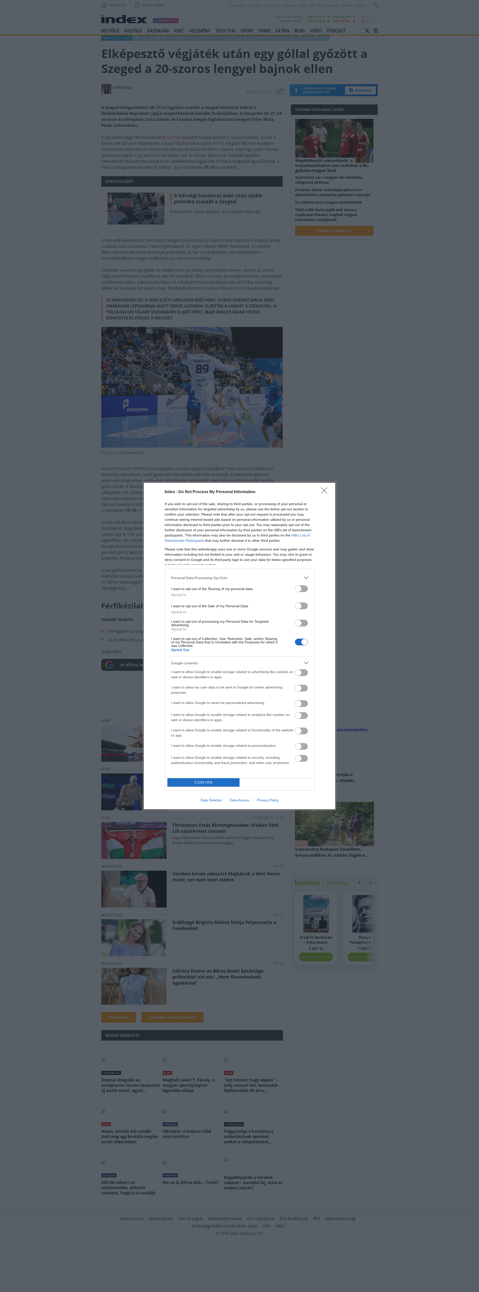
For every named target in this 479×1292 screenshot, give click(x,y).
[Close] (326, 492)
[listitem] (239, 577)
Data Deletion (211, 800)
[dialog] (239, 646)
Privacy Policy (268, 800)
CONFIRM (203, 782)
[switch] (301, 588)
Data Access (239, 800)
